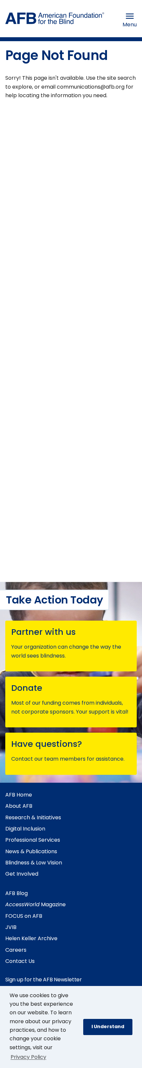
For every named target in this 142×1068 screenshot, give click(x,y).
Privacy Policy (28, 1057)
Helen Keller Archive (31, 938)
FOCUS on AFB (23, 916)
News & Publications (31, 851)
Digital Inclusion (25, 828)
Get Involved (21, 874)
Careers (15, 950)
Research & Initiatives (33, 817)
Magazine (35, 904)
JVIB (11, 927)
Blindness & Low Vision (33, 862)
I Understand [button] (107, 1026)
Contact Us (20, 961)
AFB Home (18, 795)
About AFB (18, 806)
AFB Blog (16, 893)
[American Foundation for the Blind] (54, 20)
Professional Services (32, 840)
